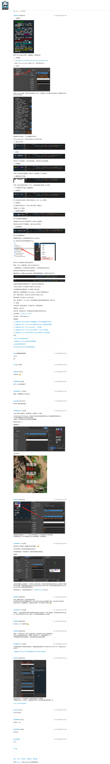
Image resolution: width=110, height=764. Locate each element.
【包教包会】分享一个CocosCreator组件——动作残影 (28, 327)
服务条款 (29, 759)
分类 (18, 759)
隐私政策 (35, 759)
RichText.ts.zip (39, 589)
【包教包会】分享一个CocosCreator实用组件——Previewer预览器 (31, 329)
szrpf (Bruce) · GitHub (25, 313)
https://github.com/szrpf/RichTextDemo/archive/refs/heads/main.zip (31, 60)
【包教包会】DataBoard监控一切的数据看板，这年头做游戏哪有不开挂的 (33, 321)
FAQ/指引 (23, 759)
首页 (14, 759)
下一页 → (15, 748)
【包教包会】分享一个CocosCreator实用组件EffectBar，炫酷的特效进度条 (33, 324)
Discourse (18, 762)
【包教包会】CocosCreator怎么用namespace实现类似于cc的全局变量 (32, 332)
